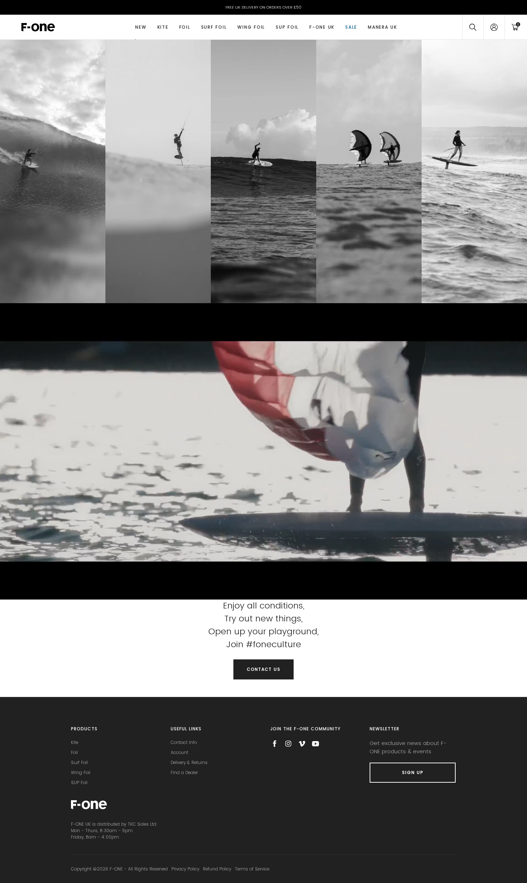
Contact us (263, 669)
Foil (184, 27)
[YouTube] (315, 743)
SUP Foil (79, 782)
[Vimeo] (302, 743)
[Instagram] (288, 743)
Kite (162, 27)
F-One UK (321, 27)
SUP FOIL (287, 27)
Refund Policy (217, 869)
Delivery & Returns (189, 762)
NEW (140, 27)
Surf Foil (214, 27)
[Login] (493, 27)
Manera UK (382, 27)
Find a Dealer (184, 772)
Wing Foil (251, 27)
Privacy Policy (185, 869)
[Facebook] (274, 743)
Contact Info (184, 742)
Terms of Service (252, 869)
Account (179, 752)
